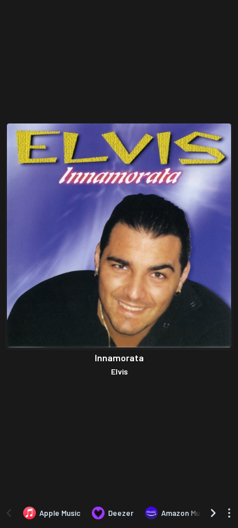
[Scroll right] (213, 513)
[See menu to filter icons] (229, 513)
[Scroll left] (8, 513)
